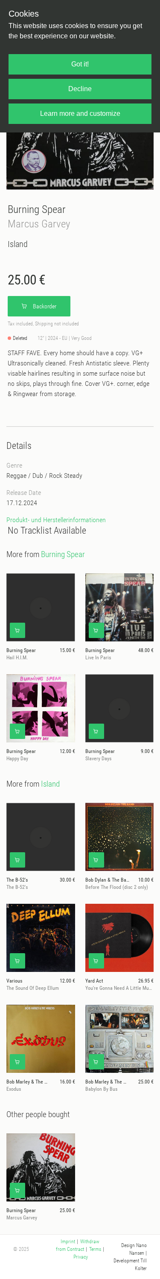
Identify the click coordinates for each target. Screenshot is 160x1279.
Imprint (68, 1242)
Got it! (80, 64)
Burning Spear (37, 209)
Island (18, 244)
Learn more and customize (80, 113)
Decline (80, 88)
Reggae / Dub (24, 475)
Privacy (80, 1257)
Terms (95, 1249)
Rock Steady (65, 475)
